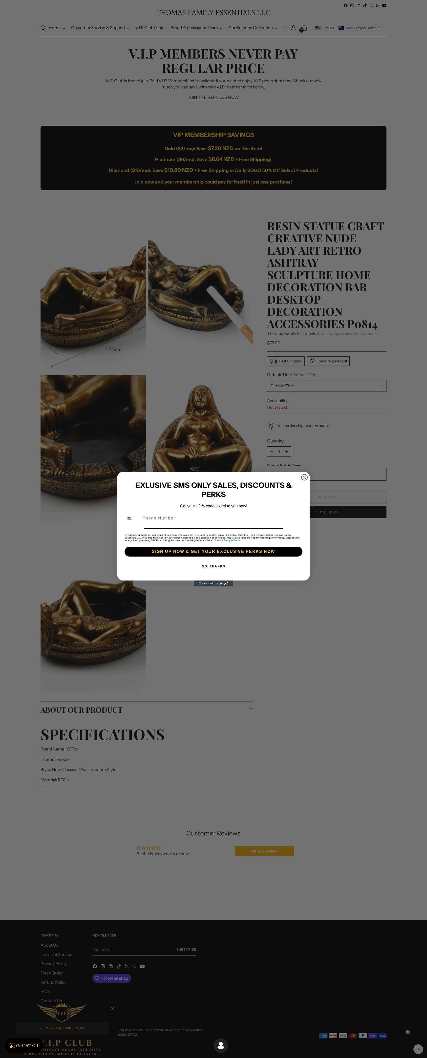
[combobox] (132, 518)
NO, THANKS (213, 566)
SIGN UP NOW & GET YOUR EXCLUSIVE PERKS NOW (213, 551)
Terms (237, 540)
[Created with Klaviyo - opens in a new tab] (213, 583)
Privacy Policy (222, 540)
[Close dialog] (304, 477)
